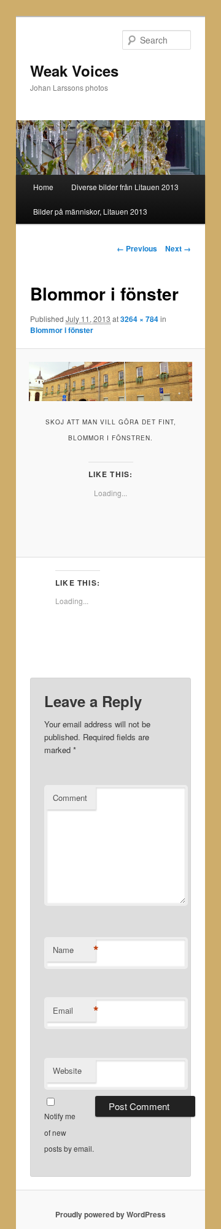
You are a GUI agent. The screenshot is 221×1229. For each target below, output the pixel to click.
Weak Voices (74, 70)
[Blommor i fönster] (110, 381)
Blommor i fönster (61, 329)
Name (74, 950)
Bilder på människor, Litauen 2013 (90, 211)
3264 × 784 (139, 318)
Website (67, 1070)
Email (74, 1010)
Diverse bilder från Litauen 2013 (125, 187)
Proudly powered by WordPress (110, 1214)
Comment (70, 797)
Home (43, 187)
